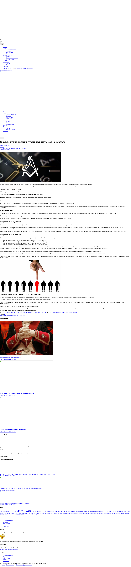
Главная (5, 47)
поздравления (41, 514)
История (8, 56)
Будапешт (14, 511)
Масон (119, 511)
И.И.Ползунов (60, 511)
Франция (7, 514)
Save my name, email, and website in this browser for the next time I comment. (20, 454)
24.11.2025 (2, 490)
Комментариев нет (5, 149)
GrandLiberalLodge (5, 145)
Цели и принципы (11, 49)
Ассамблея (3, 511)
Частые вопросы (18, 514)
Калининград (86, 511)
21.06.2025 (2, 504)
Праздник (86, 513)
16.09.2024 (3, 395)
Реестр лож (9, 53)
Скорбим (122, 513)
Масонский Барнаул (125, 511)
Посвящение (81, 513)
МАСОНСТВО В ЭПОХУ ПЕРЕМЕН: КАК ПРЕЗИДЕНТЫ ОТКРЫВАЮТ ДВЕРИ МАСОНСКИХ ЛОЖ (27, 474)
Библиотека (6, 62)
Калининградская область (94, 511)
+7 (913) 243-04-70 (6, 68)
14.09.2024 (3, 432)
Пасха (51, 513)
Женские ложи (10, 59)
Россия (100, 513)
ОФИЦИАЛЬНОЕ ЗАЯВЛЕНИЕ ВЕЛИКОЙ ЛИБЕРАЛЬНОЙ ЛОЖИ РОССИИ (21, 488)
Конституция (9, 52)
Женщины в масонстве (12, 58)
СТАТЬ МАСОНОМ (6, 70)
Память (43, 513)
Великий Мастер (28, 511)
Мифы (16, 513)
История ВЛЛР (7, 524)
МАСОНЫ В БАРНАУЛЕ (112, 511)
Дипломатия (44, 511)
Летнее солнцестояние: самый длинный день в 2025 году (15, 503)
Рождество (95, 513)
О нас (4, 48)
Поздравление (74, 513)
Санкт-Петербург (113, 513)
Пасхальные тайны (58, 513)
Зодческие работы (10, 64)
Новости (5, 60)
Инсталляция (69, 511)
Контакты (5, 66)
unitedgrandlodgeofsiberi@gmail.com (24, 68)
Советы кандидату (22, 148)
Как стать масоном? (5, 148)
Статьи (8, 63)
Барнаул (8, 511)
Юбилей (37, 514)
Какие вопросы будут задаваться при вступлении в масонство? (17, 393)
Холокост (12, 514)
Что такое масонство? (27, 514)
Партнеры (8, 51)
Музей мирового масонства (26, 513)
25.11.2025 (2, 475)
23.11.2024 (3, 359)
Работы (90, 513)
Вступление (38, 511)
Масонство (3, 513)
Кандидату (14, 148)
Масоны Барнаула (10, 513)
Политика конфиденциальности (24, 565)
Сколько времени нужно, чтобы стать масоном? (13, 429)
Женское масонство (8, 55)
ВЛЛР (19, 511)
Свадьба (118, 513)
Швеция (33, 514)
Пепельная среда (66, 513)
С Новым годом (105, 513)
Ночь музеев (38, 513)
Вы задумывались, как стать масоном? (10, 357)
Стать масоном (10, 565)
